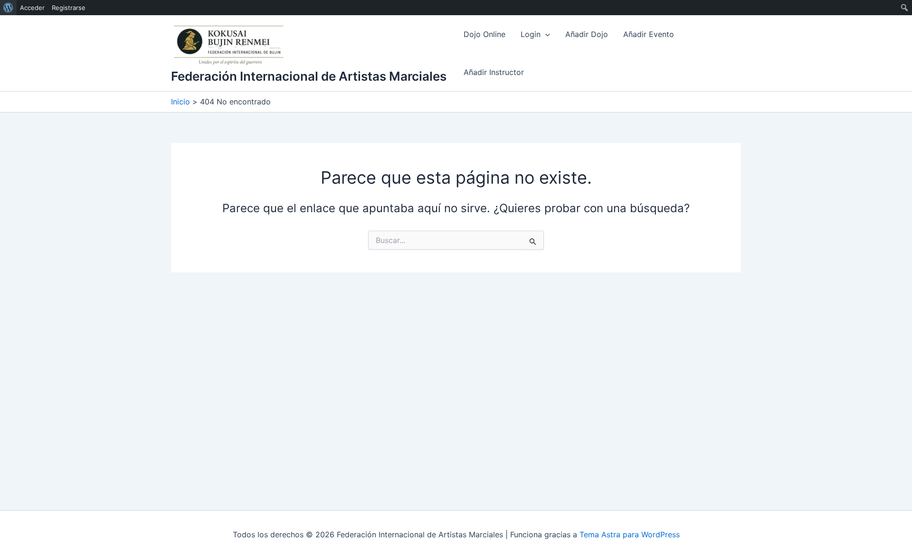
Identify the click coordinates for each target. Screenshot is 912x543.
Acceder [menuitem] (32, 7)
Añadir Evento (648, 34)
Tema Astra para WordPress (630, 534)
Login (531, 34)
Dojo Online (484, 34)
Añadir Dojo (586, 34)
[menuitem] (8, 7)
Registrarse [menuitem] (69, 7)
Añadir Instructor (494, 72)
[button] (545, 34)
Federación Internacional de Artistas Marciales (308, 76)
